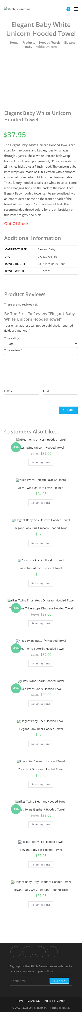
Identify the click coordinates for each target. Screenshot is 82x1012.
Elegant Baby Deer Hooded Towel (41, 729)
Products (28, 42)
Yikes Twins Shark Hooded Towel (40, 689)
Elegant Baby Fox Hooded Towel (41, 850)
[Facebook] (27, 951)
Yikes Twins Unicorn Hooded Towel (41, 447)
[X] (15, 951)
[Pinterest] (52, 951)
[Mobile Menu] (74, 9)
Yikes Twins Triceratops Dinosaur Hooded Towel (41, 608)
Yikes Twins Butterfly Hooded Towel (41, 648)
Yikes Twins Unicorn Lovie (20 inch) (41, 488)
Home (14, 42)
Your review (13, 350)
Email (48, 390)
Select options (40, 462)
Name (9, 390)
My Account (33, 1000)
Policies (48, 1000)
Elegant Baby (46, 249)
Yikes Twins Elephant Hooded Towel (41, 809)
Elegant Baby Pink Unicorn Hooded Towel (41, 528)
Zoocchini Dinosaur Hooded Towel (40, 769)
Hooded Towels (49, 42)
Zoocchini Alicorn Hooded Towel (41, 568)
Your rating (11, 338)
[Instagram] (40, 951)
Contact (61, 1000)
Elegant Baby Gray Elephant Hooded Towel (41, 890)
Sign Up (59, 980)
